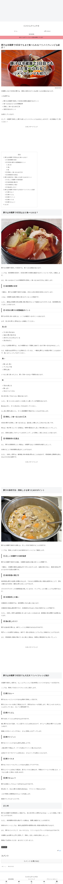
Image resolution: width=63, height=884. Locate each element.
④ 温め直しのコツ (11, 187)
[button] (58, 467)
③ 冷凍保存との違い (12, 184)
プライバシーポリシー (52, 879)
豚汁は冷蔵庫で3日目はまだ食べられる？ (16, 157)
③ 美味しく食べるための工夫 (14, 172)
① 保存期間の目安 (11, 159)
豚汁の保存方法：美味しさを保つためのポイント (18, 177)
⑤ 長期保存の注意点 (12, 174)
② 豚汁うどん (10, 194)
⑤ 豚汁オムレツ (10, 202)
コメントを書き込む (31, 861)
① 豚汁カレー (10, 192)
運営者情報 (11, 879)
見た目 (9, 164)
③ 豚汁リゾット (10, 197)
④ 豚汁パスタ (10, 199)
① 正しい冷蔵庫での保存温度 (14, 179)
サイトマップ (31, 879)
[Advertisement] (31, 10)
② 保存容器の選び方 (12, 182)
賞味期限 (5, 847)
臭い (9, 167)
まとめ (6, 204)
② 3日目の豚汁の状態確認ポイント (16, 162)
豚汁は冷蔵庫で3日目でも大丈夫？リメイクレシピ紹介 (20, 189)
